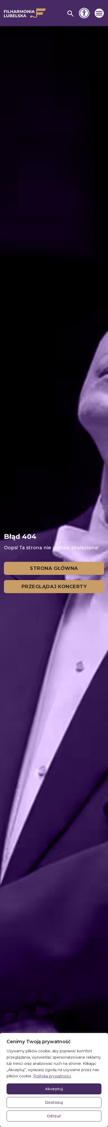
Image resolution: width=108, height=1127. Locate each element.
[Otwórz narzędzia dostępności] (84, 13)
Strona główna (54, 568)
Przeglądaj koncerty (54, 586)
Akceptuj (54, 1089)
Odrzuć (54, 1116)
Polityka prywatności (52, 1076)
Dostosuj (54, 1102)
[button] (99, 13)
